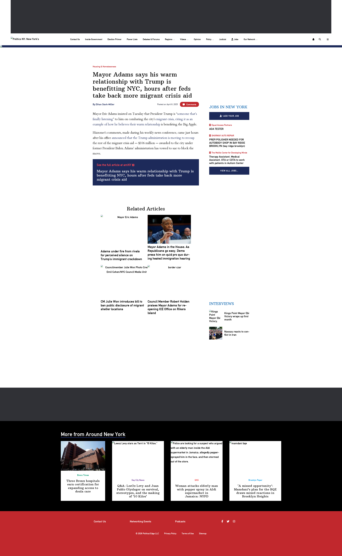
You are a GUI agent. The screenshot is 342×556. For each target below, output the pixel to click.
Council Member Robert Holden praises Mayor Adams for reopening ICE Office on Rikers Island (168, 307)
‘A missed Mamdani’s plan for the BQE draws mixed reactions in (255, 491)
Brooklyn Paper (255, 480)
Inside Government (93, 39)
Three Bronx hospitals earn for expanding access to (83, 486)
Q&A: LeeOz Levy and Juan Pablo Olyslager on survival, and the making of (138, 491)
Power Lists (132, 39)
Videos (183, 39)
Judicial (222, 39)
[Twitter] (228, 521)
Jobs (236, 39)
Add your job (231, 116)
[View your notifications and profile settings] (313, 39)
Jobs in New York (228, 107)
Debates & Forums (151, 39)
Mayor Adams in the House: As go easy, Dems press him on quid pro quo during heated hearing (169, 252)
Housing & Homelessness (104, 66)
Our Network (249, 39)
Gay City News (138, 480)
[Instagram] (234, 521)
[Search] (320, 39)
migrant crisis (165, 119)
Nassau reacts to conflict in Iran (236, 333)
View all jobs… (229, 170)
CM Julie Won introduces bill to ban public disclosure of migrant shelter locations (122, 305)
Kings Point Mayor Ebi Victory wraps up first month (236, 316)
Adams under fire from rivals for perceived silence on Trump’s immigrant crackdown (121, 255)
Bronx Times (83, 475)
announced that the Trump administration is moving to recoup (153, 138)
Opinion (197, 39)
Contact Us (75, 39)
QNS (197, 480)
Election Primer (114, 39)
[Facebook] (222, 521)
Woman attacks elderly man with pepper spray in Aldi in (196, 491)
